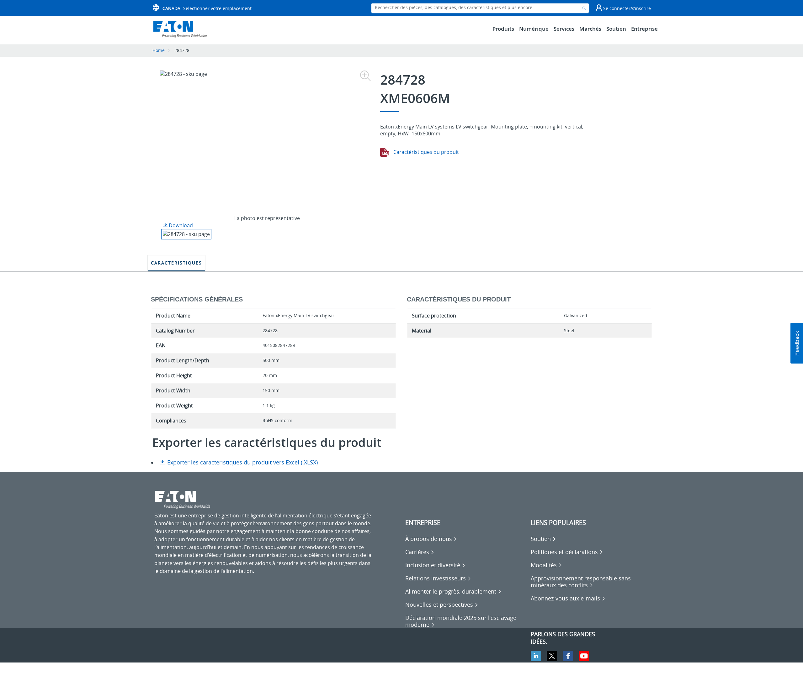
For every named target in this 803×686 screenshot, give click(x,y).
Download (180, 225)
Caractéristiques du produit (425, 152)
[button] (796, 343)
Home (158, 50)
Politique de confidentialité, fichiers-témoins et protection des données (238, 676)
